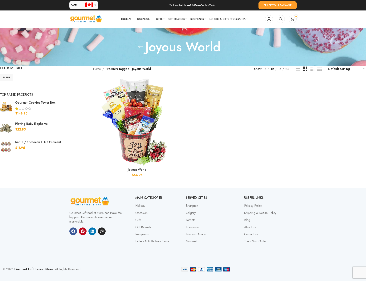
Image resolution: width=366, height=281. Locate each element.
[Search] (281, 19)
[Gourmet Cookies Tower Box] (6, 108)
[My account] (269, 19)
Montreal (191, 241)
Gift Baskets (143, 227)
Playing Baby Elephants (31, 124)
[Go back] (140, 47)
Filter (6, 77)
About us (250, 227)
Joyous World (137, 169)
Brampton (192, 206)
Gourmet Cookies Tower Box (35, 103)
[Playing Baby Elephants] (6, 128)
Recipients (142, 234)
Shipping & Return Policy (260, 213)
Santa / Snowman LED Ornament (38, 142)
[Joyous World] (137, 122)
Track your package (277, 5)
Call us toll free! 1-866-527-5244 (192, 5)
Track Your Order (255, 241)
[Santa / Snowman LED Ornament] (6, 146)
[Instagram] (102, 231)
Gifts (138, 220)
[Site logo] (86, 19)
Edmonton (192, 227)
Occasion (141, 213)
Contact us (251, 234)
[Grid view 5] (319, 69)
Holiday (140, 206)
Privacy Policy (253, 206)
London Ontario (196, 234)
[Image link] (90, 201)
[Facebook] (73, 231)
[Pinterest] (83, 231)
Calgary (191, 213)
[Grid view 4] (312, 69)
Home (97, 69)
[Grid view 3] (305, 69)
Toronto (191, 220)
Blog (247, 220)
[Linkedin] (92, 231)
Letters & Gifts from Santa (152, 241)
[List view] (298, 69)
